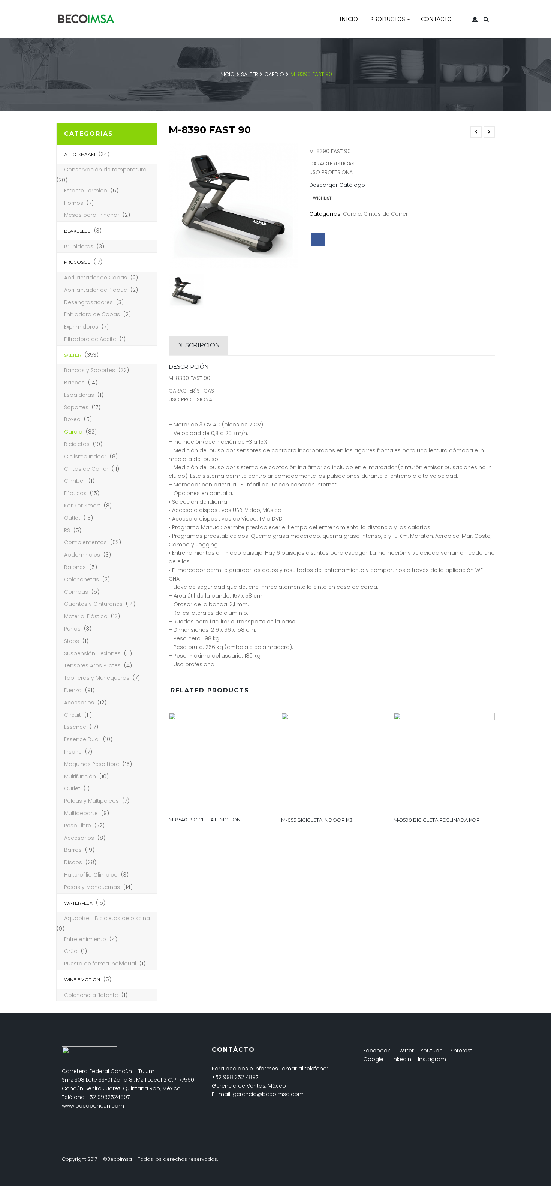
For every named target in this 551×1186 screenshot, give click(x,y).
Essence (75, 727)
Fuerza (73, 690)
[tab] (198, 345)
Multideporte (81, 813)
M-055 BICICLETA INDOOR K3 (316, 820)
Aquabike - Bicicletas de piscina (107, 918)
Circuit (72, 715)
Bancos (74, 382)
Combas (76, 592)
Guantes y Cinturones (93, 604)
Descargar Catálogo (337, 185)
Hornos (73, 203)
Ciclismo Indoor (85, 456)
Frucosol (77, 262)
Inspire (73, 751)
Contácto (436, 19)
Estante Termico (85, 190)
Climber (74, 481)
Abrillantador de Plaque (95, 290)
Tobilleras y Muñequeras (96, 678)
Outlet (72, 518)
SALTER (249, 74)
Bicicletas (77, 444)
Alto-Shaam (79, 154)
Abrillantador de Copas (95, 277)
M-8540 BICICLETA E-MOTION (205, 820)
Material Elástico (86, 616)
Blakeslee (77, 231)
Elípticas (75, 493)
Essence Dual (82, 739)
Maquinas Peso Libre (91, 764)
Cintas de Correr (86, 469)
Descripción (198, 345)
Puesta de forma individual (100, 963)
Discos (73, 862)
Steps (71, 641)
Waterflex (78, 903)
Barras (73, 850)
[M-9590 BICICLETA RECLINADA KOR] (444, 762)
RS (67, 530)
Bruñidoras (78, 246)
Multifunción (80, 776)
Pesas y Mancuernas (92, 887)
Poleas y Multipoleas (91, 801)
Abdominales (82, 554)
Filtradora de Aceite (90, 339)
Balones (75, 567)
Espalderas (79, 395)
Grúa (71, 951)
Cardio (274, 74)
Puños (72, 628)
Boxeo (72, 419)
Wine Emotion (82, 979)
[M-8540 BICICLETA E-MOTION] (219, 762)
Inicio (349, 19)
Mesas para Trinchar (91, 215)
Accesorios (79, 702)
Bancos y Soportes (89, 370)
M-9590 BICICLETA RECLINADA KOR (437, 820)
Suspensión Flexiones (92, 653)
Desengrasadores (88, 302)
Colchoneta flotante (91, 995)
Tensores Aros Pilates (92, 665)
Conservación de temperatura (105, 169)
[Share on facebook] (318, 239)
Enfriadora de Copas (92, 314)
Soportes (76, 407)
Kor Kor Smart (82, 505)
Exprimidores (81, 326)
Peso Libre (77, 825)
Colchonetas (81, 579)
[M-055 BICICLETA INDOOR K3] (331, 762)
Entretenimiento (85, 939)
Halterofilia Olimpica (91, 874)
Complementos (85, 542)
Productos (388, 19)
